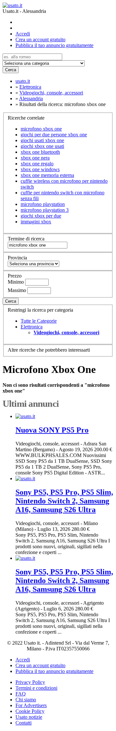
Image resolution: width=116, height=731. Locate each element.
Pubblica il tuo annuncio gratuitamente (54, 45)
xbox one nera (35, 158)
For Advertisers (31, 705)
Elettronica (32, 326)
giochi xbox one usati (42, 146)
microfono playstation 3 (45, 210)
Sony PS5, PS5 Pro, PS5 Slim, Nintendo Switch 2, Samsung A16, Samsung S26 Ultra (64, 501)
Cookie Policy (29, 711)
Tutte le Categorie (39, 321)
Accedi (22, 33)
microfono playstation (43, 204)
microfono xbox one (41, 129)
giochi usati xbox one (42, 140)
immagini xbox (36, 221)
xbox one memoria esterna (47, 175)
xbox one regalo (37, 163)
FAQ (20, 694)
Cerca (10, 69)
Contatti (23, 723)
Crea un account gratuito (40, 39)
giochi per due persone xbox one (54, 134)
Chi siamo (25, 699)
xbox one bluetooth (40, 152)
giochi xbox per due (41, 216)
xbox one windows (40, 169)
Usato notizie (28, 717)
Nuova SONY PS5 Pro (52, 430)
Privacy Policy (30, 682)
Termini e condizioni (36, 688)
